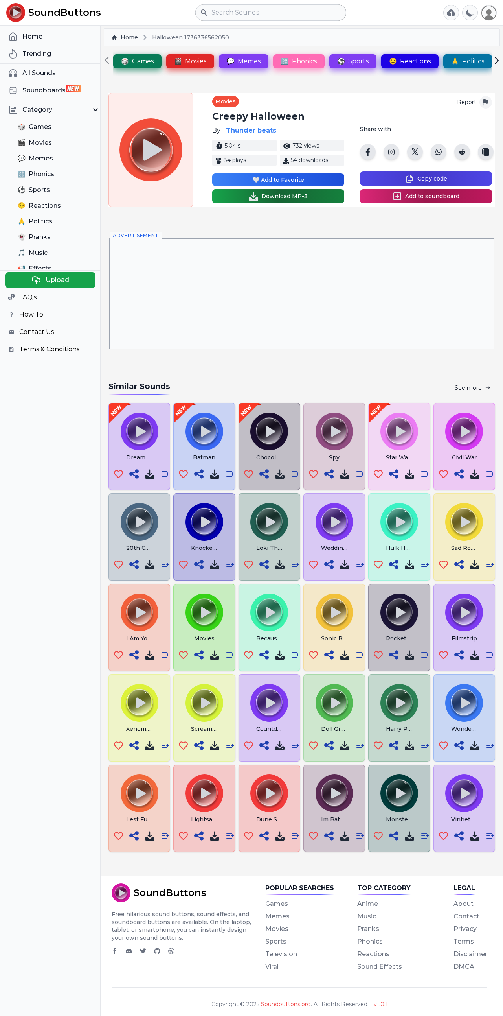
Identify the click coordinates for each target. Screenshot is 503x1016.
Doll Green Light (344, 728)
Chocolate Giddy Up (284, 457)
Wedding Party (342, 547)
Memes (277, 916)
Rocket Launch (407, 638)
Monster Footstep (412, 819)
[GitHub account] (157, 951)
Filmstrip (464, 638)
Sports (275, 941)
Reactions (373, 954)
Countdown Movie (282, 728)
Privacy (465, 929)
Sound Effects (379, 966)
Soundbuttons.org (286, 1004)
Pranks (368, 929)
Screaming (206, 728)
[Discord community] (129, 951)
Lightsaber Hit (211, 819)
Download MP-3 (284, 196)
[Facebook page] (115, 951)
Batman (204, 457)
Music (366, 916)
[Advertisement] (302, 294)
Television (281, 954)
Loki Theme (273, 547)
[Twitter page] (143, 951)
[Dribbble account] (171, 951)
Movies (225, 101)
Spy (334, 457)
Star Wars (399, 457)
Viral (272, 966)
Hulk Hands (402, 547)
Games (276, 903)
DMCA (463, 966)
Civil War (464, 457)
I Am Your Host (147, 638)
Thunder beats (251, 130)
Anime (367, 903)
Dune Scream (275, 819)
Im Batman (336, 819)
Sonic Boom (338, 638)
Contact (466, 916)
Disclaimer (470, 954)
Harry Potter (404, 728)
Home (129, 37)
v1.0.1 (381, 1004)
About (463, 903)
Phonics (370, 941)
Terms (463, 941)
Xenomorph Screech (155, 728)
